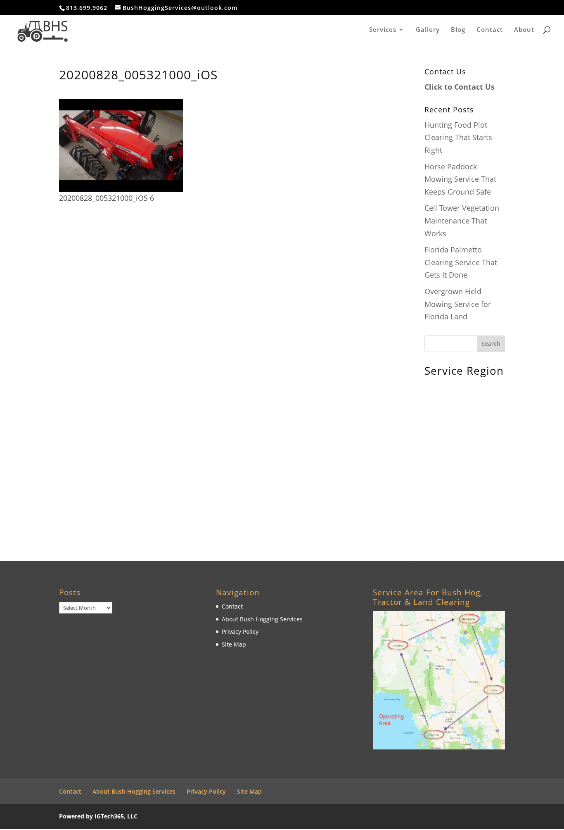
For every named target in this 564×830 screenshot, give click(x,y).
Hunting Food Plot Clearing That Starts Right (458, 137)
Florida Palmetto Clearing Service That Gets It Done (460, 262)
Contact (489, 29)
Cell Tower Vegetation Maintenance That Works (461, 220)
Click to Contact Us (459, 87)
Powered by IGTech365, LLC (98, 816)
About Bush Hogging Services (262, 619)
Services (382, 29)
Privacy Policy (240, 631)
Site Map (234, 644)
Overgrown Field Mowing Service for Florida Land (457, 303)
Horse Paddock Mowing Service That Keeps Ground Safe (460, 179)
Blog (458, 29)
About (524, 29)
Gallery (428, 29)
